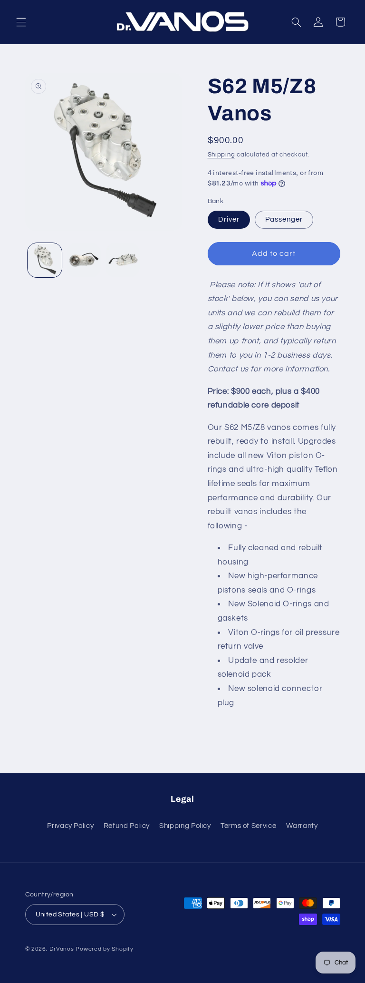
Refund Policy (127, 825)
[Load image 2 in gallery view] (84, 260)
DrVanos (61, 949)
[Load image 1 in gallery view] (45, 260)
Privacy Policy (70, 825)
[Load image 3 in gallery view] (123, 260)
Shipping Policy (185, 825)
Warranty (302, 825)
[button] (21, 22)
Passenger (284, 219)
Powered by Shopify (104, 949)
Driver (229, 219)
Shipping (221, 155)
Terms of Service (248, 825)
